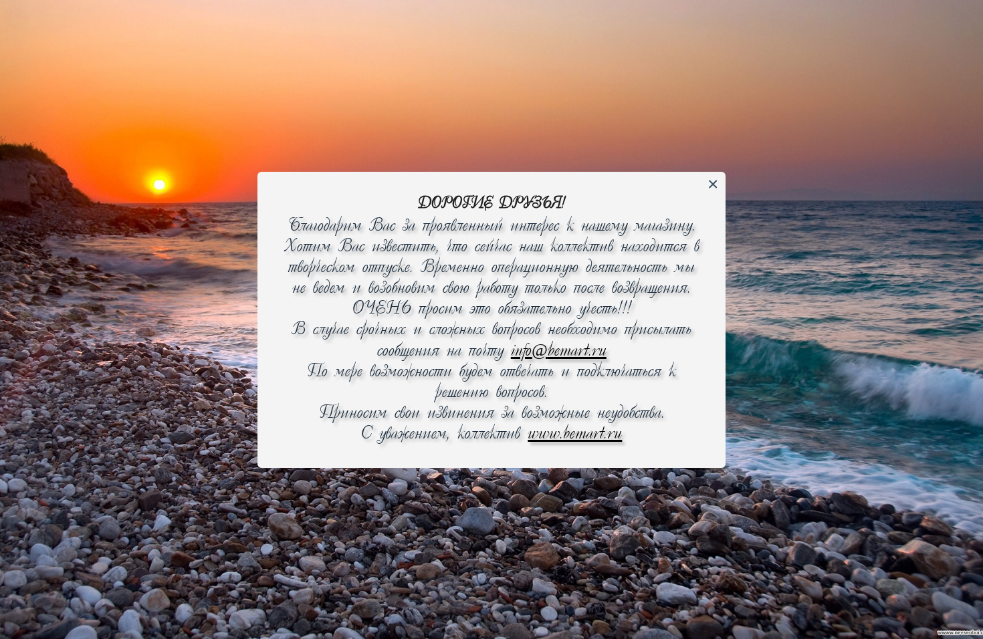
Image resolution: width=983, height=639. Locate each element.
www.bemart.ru (575, 434)
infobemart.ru (559, 351)
